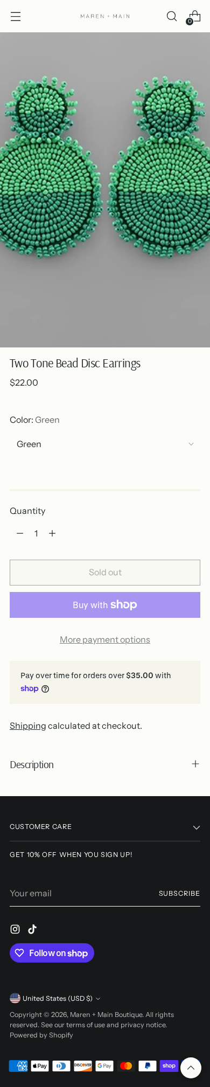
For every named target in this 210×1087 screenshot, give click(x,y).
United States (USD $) (58, 998)
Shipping (28, 725)
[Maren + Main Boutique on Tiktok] (33, 931)
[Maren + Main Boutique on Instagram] (16, 931)
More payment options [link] (105, 639)
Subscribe (179, 893)
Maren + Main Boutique (106, 1015)
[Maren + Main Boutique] (105, 16)
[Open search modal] (171, 16)
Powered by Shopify (41, 1035)
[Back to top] (190, 1067)
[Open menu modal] (15, 16)
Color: (35, 419)
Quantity (27, 510)
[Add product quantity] (52, 533)
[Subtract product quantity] (20, 533)
